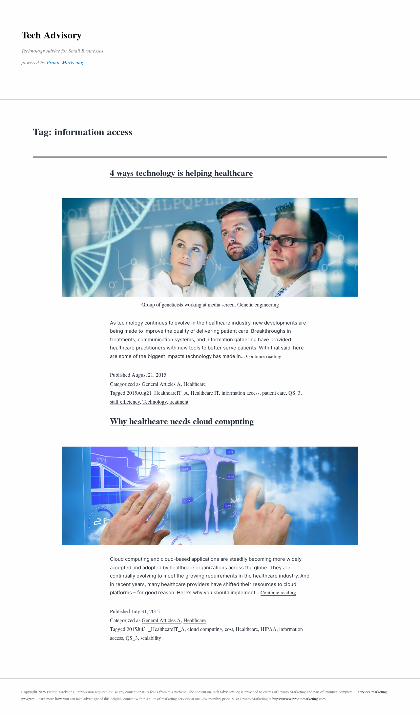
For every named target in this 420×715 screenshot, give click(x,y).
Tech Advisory (51, 34)
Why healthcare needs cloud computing (182, 421)
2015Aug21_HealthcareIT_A (157, 392)
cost (229, 628)
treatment (178, 401)
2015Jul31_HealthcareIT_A (156, 628)
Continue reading (264, 356)
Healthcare (194, 383)
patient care (274, 392)
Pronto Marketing (65, 62)
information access (240, 392)
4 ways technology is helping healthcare (181, 172)
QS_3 (294, 392)
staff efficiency (125, 401)
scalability (150, 637)
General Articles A (161, 383)
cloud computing (204, 628)
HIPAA (269, 628)
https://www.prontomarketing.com (299, 698)
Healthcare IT (205, 392)
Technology (154, 401)
